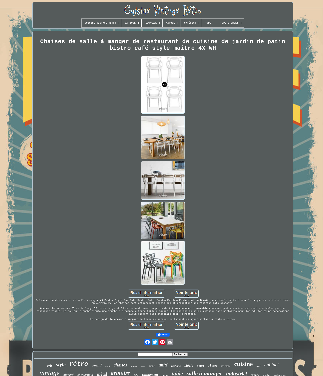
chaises (120, 365)
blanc (212, 366)
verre (143, 366)
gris (49, 365)
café (107, 367)
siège (152, 365)
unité (163, 365)
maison (134, 366)
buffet (200, 365)
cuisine (243, 363)
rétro (78, 364)
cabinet (271, 364)
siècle (188, 365)
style (61, 364)
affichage (225, 366)
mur (258, 366)
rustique (176, 365)
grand (97, 365)
